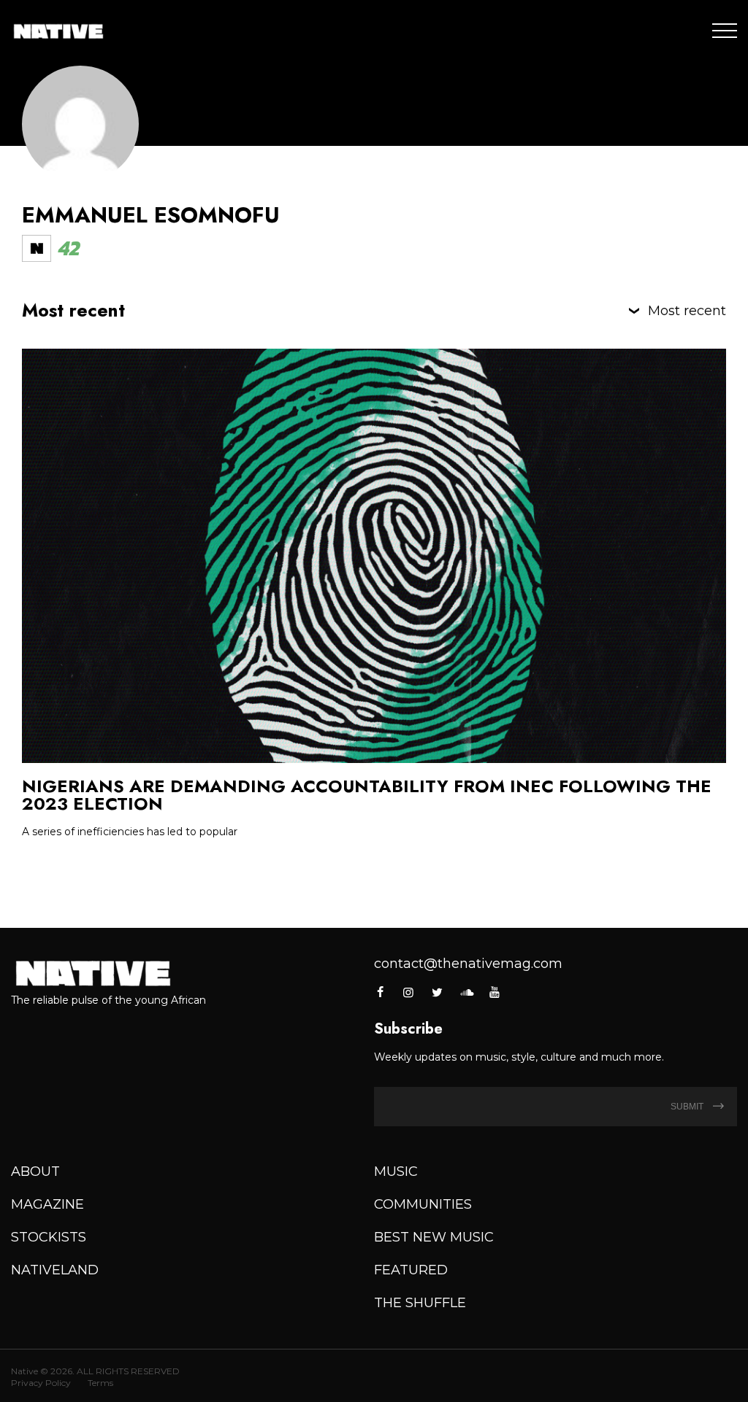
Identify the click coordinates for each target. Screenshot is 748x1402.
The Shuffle (420, 1303)
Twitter (438, 992)
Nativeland (55, 1270)
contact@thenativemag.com (468, 964)
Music (396, 1171)
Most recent (687, 310)
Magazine (47, 1204)
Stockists (48, 1237)
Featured (411, 1270)
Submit (688, 1106)
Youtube (494, 992)
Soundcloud (466, 992)
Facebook (381, 992)
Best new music (434, 1237)
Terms (100, 1382)
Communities (423, 1204)
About (35, 1171)
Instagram (408, 992)
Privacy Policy (41, 1382)
